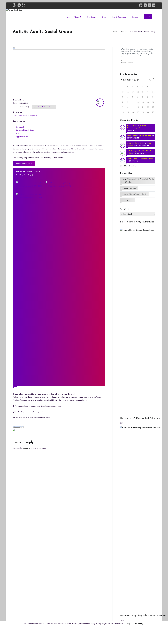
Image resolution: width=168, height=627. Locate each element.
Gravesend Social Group (24, 130)
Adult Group (132, 125)
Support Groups (21, 137)
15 (148, 102)
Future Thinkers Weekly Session (135, 194)
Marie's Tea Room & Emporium (25, 116)
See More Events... (128, 166)
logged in (26, 448)
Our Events (91, 17)
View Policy (138, 624)
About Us (77, 17)
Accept (128, 624)
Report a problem (127, 63)
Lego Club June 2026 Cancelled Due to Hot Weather (137, 180)
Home (68, 17)
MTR (17, 133)
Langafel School (146, 159)
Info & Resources (119, 17)
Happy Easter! (128, 200)
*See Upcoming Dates (23, 163)
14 (143, 102)
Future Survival (145, 136)
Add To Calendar (44, 107)
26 (133, 112)
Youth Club (131, 136)
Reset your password (128, 61)
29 (133, 92)
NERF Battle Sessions (135, 143)
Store (104, 17)
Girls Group (131, 151)
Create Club (132, 159)
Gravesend (19, 127)
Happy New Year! (130, 188)
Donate (148, 17)
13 (138, 102)
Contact (134, 17)
